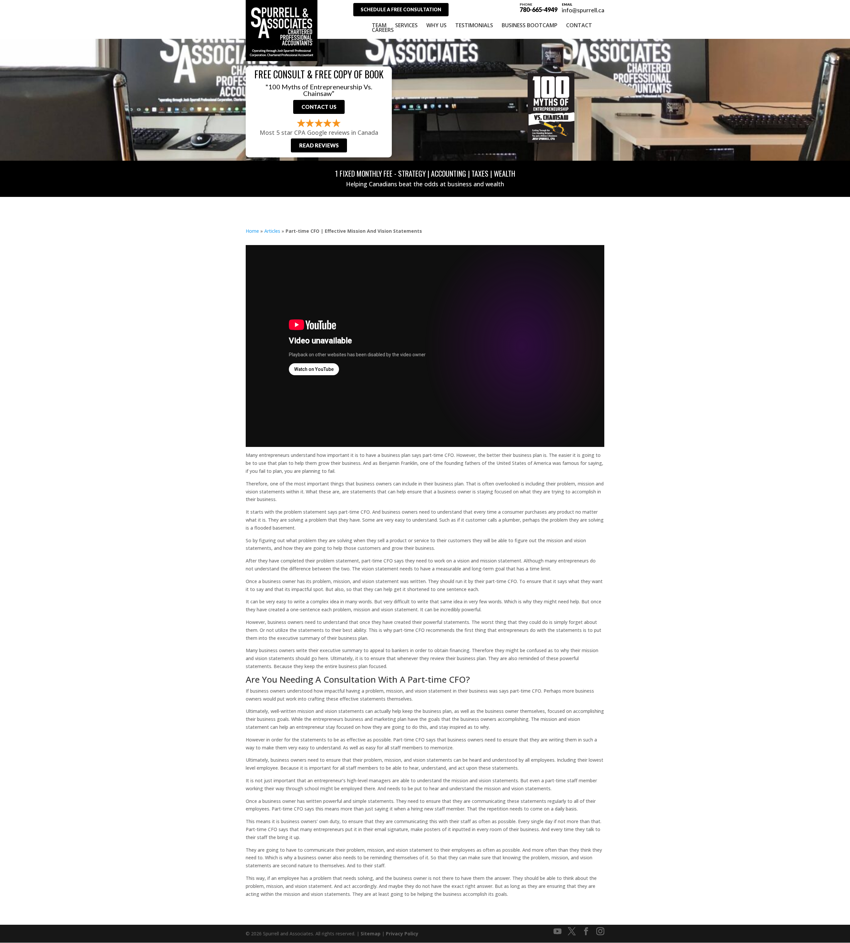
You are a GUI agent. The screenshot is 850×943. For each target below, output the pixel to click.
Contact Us (318, 107)
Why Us (436, 25)
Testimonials (474, 25)
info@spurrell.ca (583, 10)
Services (406, 25)
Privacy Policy (402, 933)
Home (252, 231)
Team (379, 25)
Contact (579, 25)
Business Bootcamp (529, 25)
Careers (383, 30)
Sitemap (371, 933)
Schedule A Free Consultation (401, 9)
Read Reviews (319, 145)
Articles (272, 231)
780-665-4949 (538, 7)
